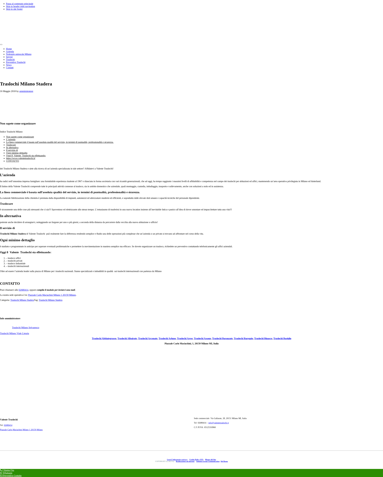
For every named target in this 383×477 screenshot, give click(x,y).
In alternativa (12, 147)
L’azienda (10, 139)
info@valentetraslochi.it (218, 423)
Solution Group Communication (207, 461)
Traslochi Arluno (167, 338)
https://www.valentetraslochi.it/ (20, 158)
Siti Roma (224, 461)
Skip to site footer (14, 9)
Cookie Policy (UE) (196, 459)
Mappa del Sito (210, 459)
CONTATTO (12, 161)
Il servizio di (12, 150)
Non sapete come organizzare (20, 136)
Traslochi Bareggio (243, 338)
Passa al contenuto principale (19, 3)
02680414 (23, 290)
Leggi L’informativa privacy (177, 459)
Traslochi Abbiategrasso (104, 338)
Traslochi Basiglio (282, 338)
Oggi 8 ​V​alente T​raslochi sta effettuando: (26, 155)
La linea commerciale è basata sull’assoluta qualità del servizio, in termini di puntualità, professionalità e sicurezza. (60, 142)
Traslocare (11, 145)
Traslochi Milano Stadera (22, 300)
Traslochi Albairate (127, 338)
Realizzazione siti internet (185, 461)
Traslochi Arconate (147, 338)
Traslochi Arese (185, 338)
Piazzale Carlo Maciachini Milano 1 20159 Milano (52, 295)
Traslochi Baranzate (222, 338)
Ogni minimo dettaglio (16, 153)
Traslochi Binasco (263, 338)
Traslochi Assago (202, 338)
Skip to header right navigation (20, 6)
